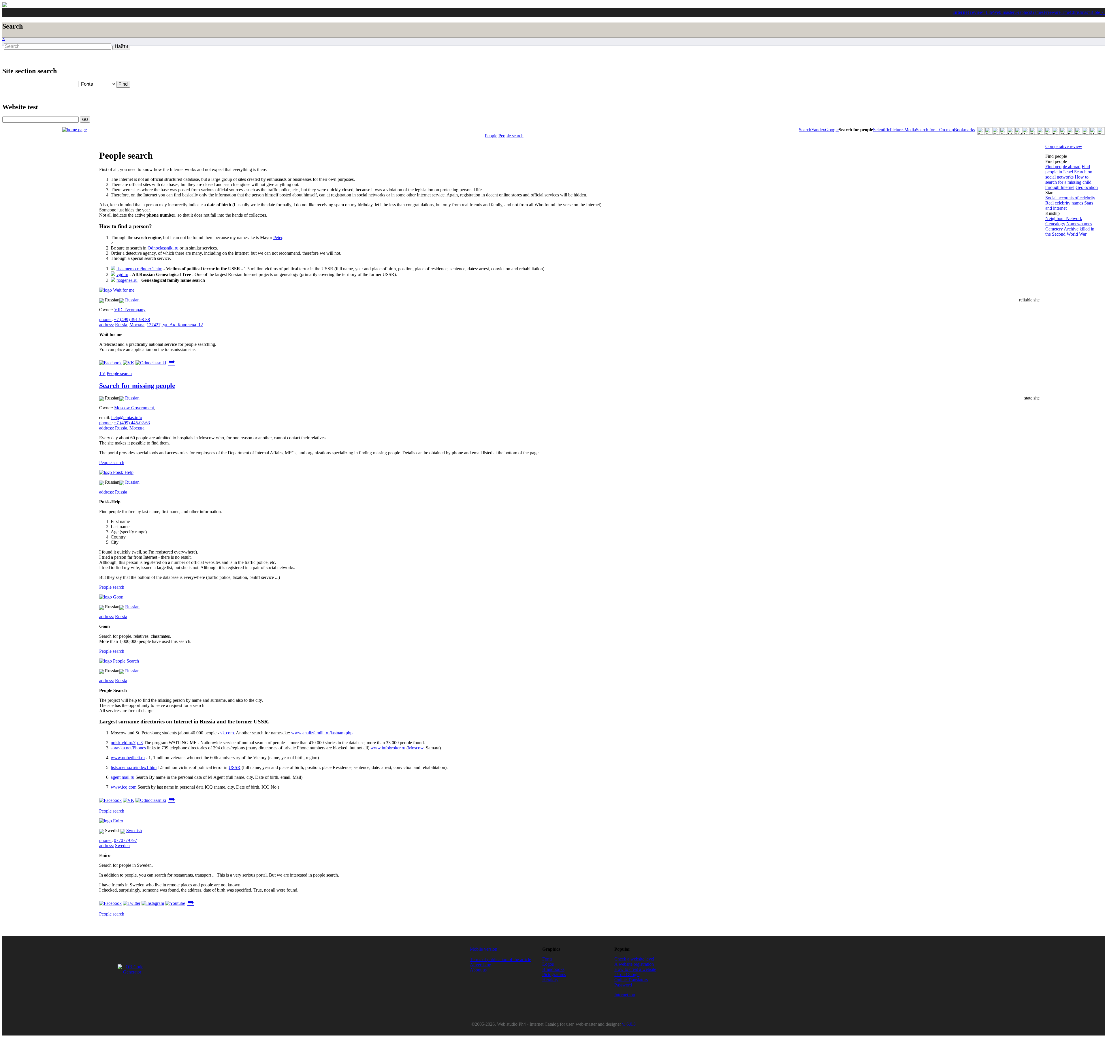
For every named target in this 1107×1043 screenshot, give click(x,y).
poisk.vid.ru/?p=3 (127, 742)
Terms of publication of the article (500, 959)
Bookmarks (964, 129)
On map (946, 129)
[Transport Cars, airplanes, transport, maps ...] (1078, 131)
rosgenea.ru (127, 280)
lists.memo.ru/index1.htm (139, 268)
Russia (121, 324)
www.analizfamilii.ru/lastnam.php (322, 732)
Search (805, 129)
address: (106, 324)
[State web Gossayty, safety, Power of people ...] (1041, 131)
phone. (105, 319)
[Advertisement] (262, 64)
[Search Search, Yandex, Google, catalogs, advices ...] (988, 131)
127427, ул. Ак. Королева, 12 (175, 324)
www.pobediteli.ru (128, 757)
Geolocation (1087, 187)
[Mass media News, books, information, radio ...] (1011, 131)
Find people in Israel (1067, 169)
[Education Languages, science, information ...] (1033, 131)
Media (910, 129)
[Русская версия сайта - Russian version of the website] (4, 5)
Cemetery (1054, 228)
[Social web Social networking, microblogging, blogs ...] (1003, 131)
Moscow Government (134, 407)
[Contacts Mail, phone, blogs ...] (996, 131)
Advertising (480, 964)
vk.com (227, 732)
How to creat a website (635, 969)
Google (832, 129)
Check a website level (634, 958)
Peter (277, 237)
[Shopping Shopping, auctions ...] (1063, 131)
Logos (548, 964)
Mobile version (483, 949)
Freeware (1052, 12)
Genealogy (1055, 223)
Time (1065, 12)
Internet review (968, 12)
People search (511, 135)
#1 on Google (626, 974)
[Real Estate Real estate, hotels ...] (1071, 131)
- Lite (988, 12)
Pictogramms (554, 974)
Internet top (624, 994)
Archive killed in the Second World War (1069, 231)
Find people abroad (1062, 166)
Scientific (881, 129)
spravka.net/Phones (128, 747)
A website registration (634, 964)
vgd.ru (122, 274)
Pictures (897, 129)
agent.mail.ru (122, 777)
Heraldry (550, 979)
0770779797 (125, 840)
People (491, 135)
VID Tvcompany (129, 309)
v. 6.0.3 (629, 1024)
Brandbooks (553, 969)
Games (1037, 12)
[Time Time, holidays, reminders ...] (1101, 131)
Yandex (818, 129)
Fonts (547, 958)
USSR (234, 767)
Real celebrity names (1064, 202)
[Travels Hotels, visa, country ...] (1086, 131)
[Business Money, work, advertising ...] (1056, 131)
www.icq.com (123, 787)
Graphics (1022, 12)
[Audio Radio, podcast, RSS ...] (1026, 131)
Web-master (1003, 12)
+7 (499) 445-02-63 (132, 422)
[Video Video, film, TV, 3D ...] (1018, 131)
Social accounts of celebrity (1070, 197)
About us (478, 969)
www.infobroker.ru (387, 747)
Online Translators (631, 979)
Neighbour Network (1063, 218)
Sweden (122, 845)
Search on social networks (1068, 174)
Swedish (134, 830)
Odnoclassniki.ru (163, 247)
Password (623, 984)
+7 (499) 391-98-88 (132, 319)
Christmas (1079, 12)
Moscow (415, 747)
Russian (132, 299)
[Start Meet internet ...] (981, 131)
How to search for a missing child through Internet (1068, 182)
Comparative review (1063, 146)
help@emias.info (126, 417)
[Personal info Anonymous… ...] (1048, 131)
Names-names (1079, 223)
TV (102, 373)
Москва (136, 324)
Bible (1095, 12)
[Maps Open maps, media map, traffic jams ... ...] (1093, 131)
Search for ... (927, 129)
